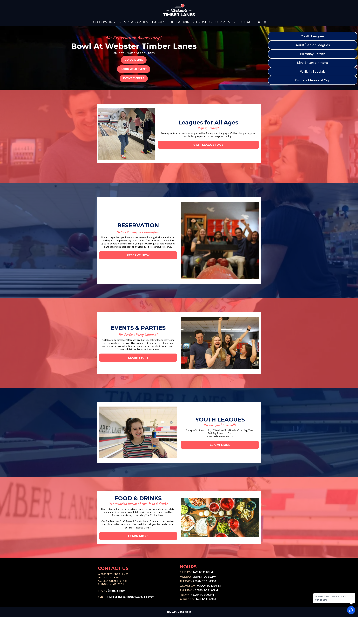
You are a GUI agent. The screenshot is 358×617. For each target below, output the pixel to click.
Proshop (204, 22)
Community (225, 22)
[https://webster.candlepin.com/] (179, 10)
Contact (245, 22)
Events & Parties (132, 22)
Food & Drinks (181, 22)
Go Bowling (104, 22)
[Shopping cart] (264, 22)
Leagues (157, 22)
